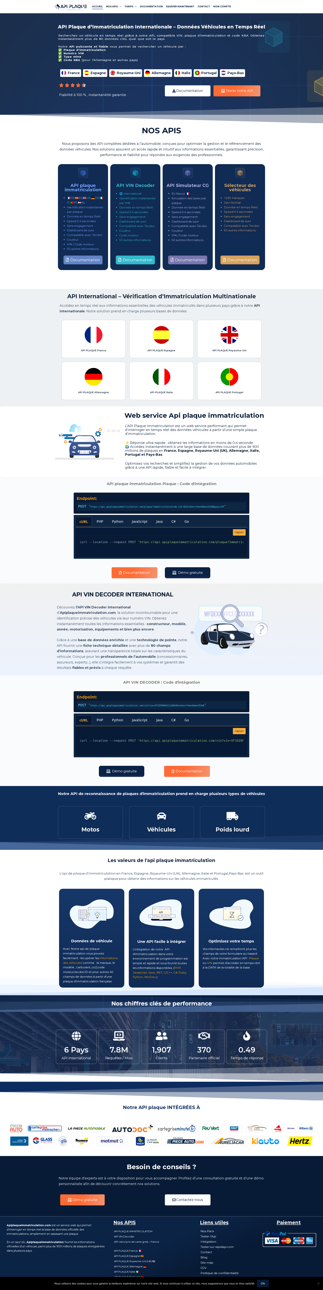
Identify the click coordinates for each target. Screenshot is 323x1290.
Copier (239, 532)
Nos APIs (112, 6)
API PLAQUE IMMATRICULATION (133, 1231)
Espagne (98, 73)
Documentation (151, 6)
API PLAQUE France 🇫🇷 (127, 1250)
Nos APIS (124, 1222)
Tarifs (128, 6)
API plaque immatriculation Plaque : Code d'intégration (161, 484)
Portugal (209, 73)
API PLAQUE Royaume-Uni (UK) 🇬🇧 (134, 1261)
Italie (186, 73)
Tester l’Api (208, 1236)
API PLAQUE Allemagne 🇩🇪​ (130, 1266)
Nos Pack (207, 1231)
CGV (203, 1268)
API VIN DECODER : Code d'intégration (161, 682)
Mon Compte (222, 6)
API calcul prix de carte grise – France (136, 1241)
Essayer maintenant (180, 6)
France (74, 73)
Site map (207, 1262)
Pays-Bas (235, 73)
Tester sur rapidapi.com (217, 1247)
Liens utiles (214, 1222)
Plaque (254, 958)
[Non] (318, 1283)
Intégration (208, 1241)
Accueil (97, 6)
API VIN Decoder (124, 1236)
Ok (263, 1283)
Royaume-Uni (129, 73)
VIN (209, 963)
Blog (204, 1257)
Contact (204, 6)
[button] (187, 90)
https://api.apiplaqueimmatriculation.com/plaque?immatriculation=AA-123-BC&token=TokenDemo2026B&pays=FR (157, 506)
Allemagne (161, 73)
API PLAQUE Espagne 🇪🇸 (129, 1255)
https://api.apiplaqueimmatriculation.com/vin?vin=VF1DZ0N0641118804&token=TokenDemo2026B (147, 705)
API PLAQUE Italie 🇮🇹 (126, 1271)
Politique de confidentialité (220, 1273)
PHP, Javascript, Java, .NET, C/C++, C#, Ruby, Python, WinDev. (160, 972)
